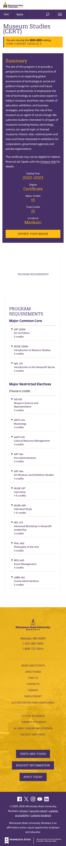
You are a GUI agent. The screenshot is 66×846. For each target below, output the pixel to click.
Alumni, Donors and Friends (33, 728)
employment (33, 696)
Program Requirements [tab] (33, 274)
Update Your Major (33, 233)
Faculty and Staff (33, 734)
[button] (33, 333)
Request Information (33, 765)
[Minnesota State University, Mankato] (33, 624)
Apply (19, 14)
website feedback (41, 815)
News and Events (33, 665)
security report (38, 811)
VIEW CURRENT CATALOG (22, 43)
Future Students (33, 716)
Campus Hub (48, 161)
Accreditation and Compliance (33, 702)
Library (33, 690)
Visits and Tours (33, 753)
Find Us (33, 677)
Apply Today (33, 776)
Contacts (33, 683)
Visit (6, 14)
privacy (24, 811)
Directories (33, 671)
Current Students (33, 722)
